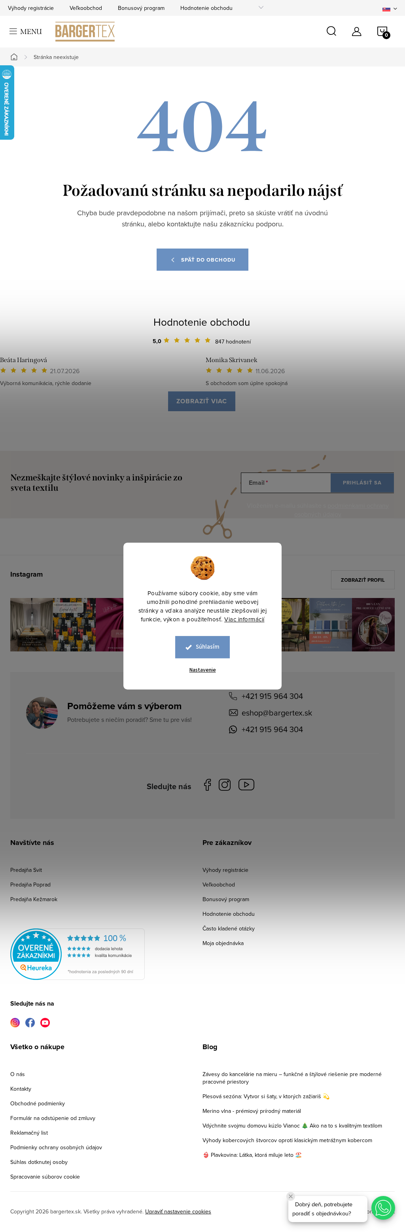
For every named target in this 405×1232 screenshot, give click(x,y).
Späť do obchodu (208, 260)
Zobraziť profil (363, 580)
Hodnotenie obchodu (206, 8)
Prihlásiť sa (362, 482)
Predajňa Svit (26, 869)
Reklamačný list (29, 1132)
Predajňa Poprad (30, 884)
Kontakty (20, 1088)
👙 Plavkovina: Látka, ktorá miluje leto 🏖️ (252, 1155)
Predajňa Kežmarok (33, 899)
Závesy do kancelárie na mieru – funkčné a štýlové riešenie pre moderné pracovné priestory (292, 1078)
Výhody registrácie (31, 8)
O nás (17, 1074)
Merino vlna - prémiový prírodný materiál (251, 1111)
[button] (383, 1208)
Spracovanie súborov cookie (45, 1176)
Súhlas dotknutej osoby (39, 1162)
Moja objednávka (223, 943)
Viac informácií (244, 619)
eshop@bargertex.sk (277, 712)
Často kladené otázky (228, 928)
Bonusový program (141, 8)
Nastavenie (202, 670)
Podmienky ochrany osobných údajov (56, 1147)
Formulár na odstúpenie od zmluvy (52, 1118)
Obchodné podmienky (37, 1103)
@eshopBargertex (248, 786)
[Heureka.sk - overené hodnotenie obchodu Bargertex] (77, 954)
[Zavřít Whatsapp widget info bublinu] (290, 1196)
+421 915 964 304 (272, 696)
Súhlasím (208, 647)
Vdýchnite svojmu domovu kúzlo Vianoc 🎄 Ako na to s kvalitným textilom (292, 1125)
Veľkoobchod (86, 8)
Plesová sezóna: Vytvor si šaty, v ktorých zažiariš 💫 (265, 1096)
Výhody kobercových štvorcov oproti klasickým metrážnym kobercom (287, 1140)
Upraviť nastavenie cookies (178, 1211)
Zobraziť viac (201, 401)
